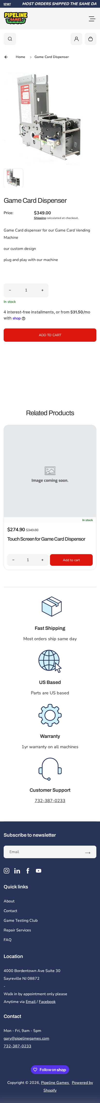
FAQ (7, 940)
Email (31, 1001)
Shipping (40, 218)
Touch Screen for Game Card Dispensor (46, 539)
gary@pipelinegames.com (26, 1038)
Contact (10, 911)
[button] (13, 178)
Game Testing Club (21, 920)
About (9, 901)
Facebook (47, 1001)
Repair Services (17, 930)
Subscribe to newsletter (30, 835)
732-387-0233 (50, 801)
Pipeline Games (55, 1082)
